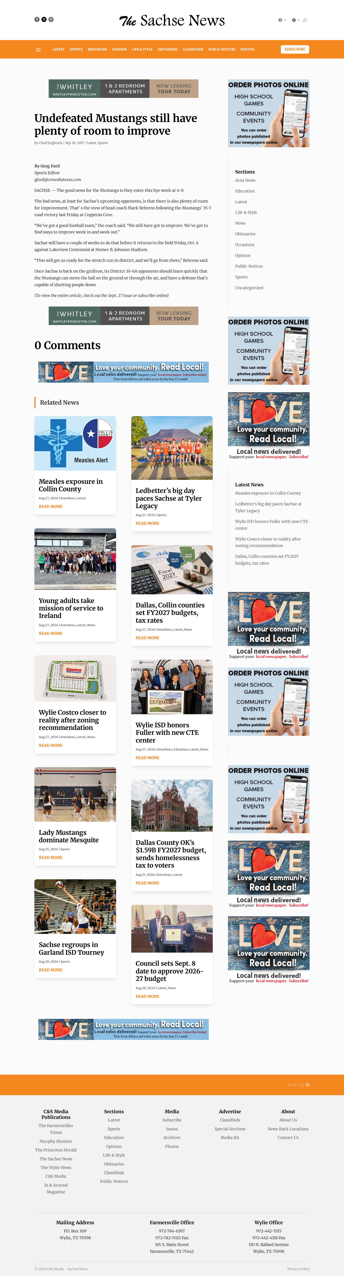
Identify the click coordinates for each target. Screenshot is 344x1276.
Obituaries (168, 50)
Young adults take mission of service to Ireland (71, 608)
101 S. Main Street (172, 1244)
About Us (288, 1120)
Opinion (119, 50)
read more (50, 506)
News (91, 625)
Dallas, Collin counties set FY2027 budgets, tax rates (170, 612)
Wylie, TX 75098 (75, 1237)
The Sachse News (56, 1158)
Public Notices (222, 50)
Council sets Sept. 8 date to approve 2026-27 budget (170, 971)
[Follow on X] (44, 19)
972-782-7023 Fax (171, 1237)
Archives (171, 1137)
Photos (247, 50)
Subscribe (295, 49)
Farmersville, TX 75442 (172, 1251)
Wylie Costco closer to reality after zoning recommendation (72, 720)
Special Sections (230, 1129)
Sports (76, 50)
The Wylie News (55, 1167)
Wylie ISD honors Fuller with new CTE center (167, 732)
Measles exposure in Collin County (71, 485)
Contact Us (288, 1137)
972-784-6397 (172, 1231)
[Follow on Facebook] (37, 19)
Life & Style (142, 50)
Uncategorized (249, 287)
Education (97, 50)
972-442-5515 (269, 1231)
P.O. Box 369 (75, 1231)
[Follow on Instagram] (51, 19)
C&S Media (56, 1176)
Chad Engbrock (50, 143)
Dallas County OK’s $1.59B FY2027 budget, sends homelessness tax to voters (171, 854)
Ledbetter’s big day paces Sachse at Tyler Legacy (169, 498)
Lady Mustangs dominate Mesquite (69, 836)
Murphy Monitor (56, 1141)
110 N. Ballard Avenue (269, 1244)
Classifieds (193, 50)
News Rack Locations (288, 1129)
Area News (67, 498)
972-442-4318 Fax (269, 1237)
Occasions (244, 244)
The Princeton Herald (56, 1150)
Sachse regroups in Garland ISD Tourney (71, 948)
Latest (59, 50)
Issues (172, 1129)
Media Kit (230, 1137)
